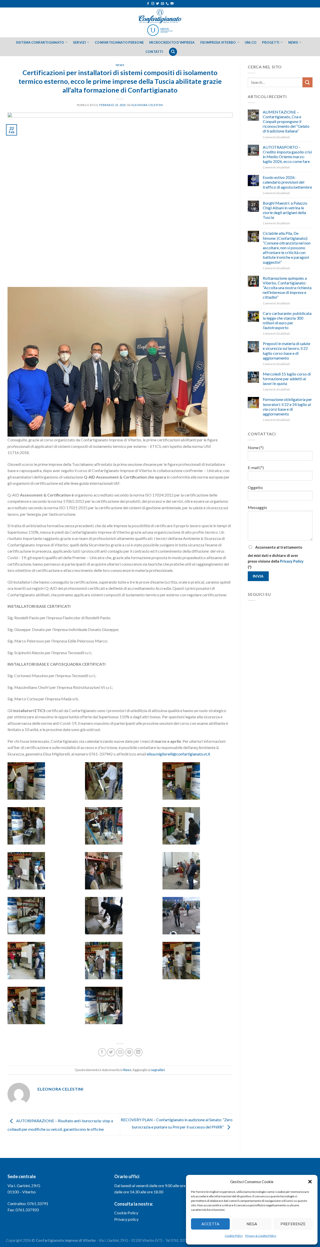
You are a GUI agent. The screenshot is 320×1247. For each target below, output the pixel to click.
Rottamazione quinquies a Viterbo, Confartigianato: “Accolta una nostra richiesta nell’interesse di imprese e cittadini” (287, 288)
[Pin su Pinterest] (129, 1052)
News (293, 42)
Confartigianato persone (119, 42)
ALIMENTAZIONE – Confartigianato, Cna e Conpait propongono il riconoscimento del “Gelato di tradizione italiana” (286, 121)
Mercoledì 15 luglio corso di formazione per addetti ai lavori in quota (287, 379)
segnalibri (158, 1070)
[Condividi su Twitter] (111, 1052)
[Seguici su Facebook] (148, 3)
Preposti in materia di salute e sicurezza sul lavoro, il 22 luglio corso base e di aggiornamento (286, 350)
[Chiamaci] (167, 3)
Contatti (154, 52)
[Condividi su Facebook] (102, 1052)
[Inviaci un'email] (162, 3)
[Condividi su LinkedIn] (138, 1052)
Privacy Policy (292, 561)
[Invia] (307, 82)
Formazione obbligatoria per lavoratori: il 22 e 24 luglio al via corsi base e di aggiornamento (287, 406)
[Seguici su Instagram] (152, 3)
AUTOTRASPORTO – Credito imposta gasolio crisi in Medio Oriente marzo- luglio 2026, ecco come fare (287, 154)
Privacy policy (126, 1219)
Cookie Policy (234, 1236)
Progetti (270, 42)
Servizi (79, 42)
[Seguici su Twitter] (157, 3)
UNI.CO (251, 42)
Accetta (210, 1224)
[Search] (173, 52)
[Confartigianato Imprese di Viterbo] (160, 22)
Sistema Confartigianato (40, 42)
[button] (310, 1181)
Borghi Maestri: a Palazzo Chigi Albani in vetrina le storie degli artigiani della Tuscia (285, 210)
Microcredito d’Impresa (172, 42)
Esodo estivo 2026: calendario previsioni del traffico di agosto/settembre (287, 182)
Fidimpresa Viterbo (218, 42)
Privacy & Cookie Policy (260, 1236)
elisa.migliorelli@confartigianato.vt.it (178, 753)
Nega (251, 1224)
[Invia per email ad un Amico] (120, 1052)
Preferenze (293, 1224)
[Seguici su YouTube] (172, 3)
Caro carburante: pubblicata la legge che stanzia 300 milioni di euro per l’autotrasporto (287, 320)
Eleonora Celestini (147, 105)
